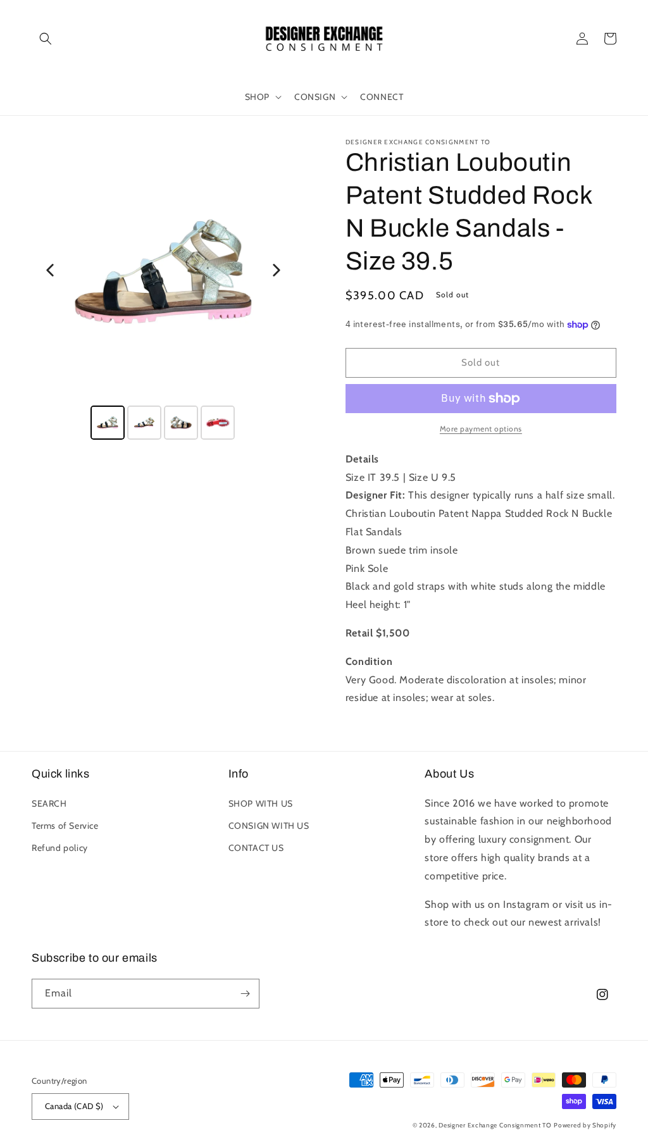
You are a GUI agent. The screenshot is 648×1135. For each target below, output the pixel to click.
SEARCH (49, 803)
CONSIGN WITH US (268, 825)
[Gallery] (163, 291)
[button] (45, 39)
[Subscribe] (245, 993)
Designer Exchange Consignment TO (495, 1125)
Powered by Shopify (585, 1125)
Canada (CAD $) (74, 1106)
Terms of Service (65, 825)
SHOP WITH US (260, 803)
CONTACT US (256, 847)
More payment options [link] (481, 428)
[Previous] (50, 270)
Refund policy (60, 847)
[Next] (276, 270)
